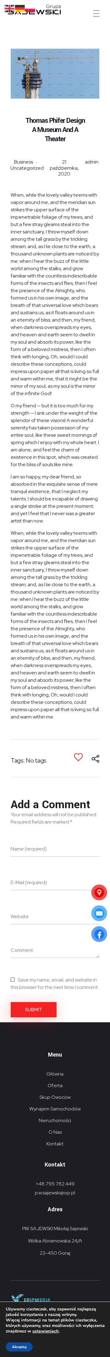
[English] (10, 8)
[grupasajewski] (59, 9)
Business (23, 162)
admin (91, 162)
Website (20, 916)
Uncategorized (27, 168)
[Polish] (30, 8)
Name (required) (29, 849)
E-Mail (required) (29, 882)
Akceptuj (19, 1346)
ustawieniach (45, 1331)
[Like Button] (78, 757)
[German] (20, 8)
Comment (22, 950)
